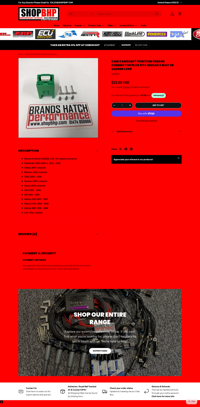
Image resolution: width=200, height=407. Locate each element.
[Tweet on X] (120, 149)
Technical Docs (126, 25)
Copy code (142, 45)
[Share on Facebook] (126, 149)
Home (56, 25)
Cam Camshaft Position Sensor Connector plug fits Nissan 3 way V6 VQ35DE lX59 (41, 54)
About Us (67, 25)
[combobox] (114, 14)
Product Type (94, 25)
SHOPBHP (115, 74)
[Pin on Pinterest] (131, 149)
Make (110, 25)
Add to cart (158, 105)
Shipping (126, 87)
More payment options (146, 120)
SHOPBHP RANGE (100, 351)
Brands (78, 25)
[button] (180, 14)
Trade (143, 25)
